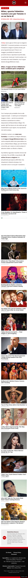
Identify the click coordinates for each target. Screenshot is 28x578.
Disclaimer (14, 554)
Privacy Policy (17, 552)
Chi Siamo (8, 552)
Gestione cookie (24, 576)
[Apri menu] (25, 2)
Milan (3, 43)
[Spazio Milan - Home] (14, 3)
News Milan (5, 8)
